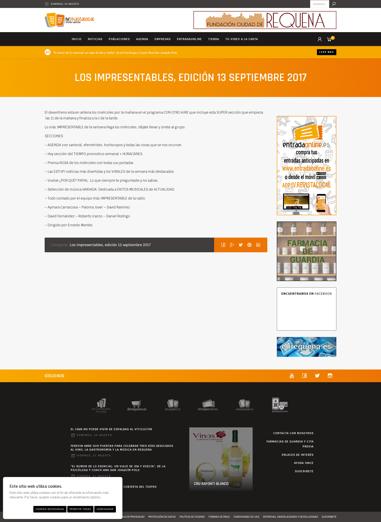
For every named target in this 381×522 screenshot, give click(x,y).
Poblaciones (119, 39)
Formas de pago (219, 516)
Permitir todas (80, 509)
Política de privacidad (130, 516)
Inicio (77, 39)
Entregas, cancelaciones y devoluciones (290, 516)
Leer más (326, 52)
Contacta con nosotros (293, 433)
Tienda (213, 39)
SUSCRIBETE (304, 471)
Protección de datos (162, 516)
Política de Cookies (192, 516)
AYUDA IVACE (304, 463)
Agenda (142, 39)
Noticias (95, 39)
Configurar (105, 509)
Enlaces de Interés (298, 455)
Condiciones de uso (246, 516)
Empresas (163, 39)
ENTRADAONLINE (189, 39)
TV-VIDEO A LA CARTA (241, 39)
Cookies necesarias (50, 509)
